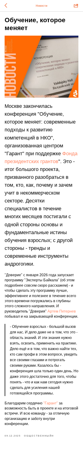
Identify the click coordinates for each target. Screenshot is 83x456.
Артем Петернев (61, 311)
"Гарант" (50, 403)
